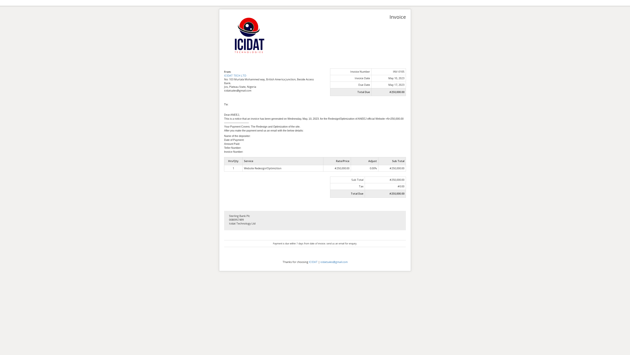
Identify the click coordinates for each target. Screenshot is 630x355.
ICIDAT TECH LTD (235, 75)
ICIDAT (313, 262)
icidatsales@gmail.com (334, 262)
